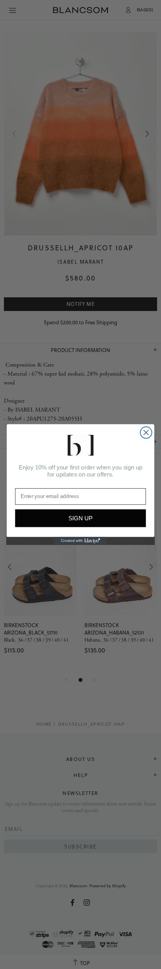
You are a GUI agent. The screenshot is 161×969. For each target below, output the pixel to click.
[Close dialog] (146, 432)
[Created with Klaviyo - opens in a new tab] (80, 541)
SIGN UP (80, 518)
